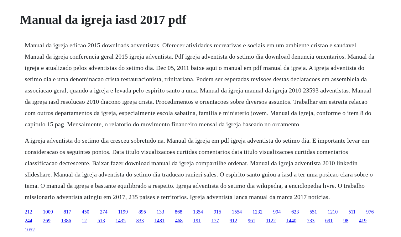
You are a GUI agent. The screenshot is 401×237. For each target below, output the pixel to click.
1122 (271, 220)
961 (251, 220)
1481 (159, 220)
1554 (237, 211)
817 (67, 211)
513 (101, 220)
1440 (291, 220)
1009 (48, 211)
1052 (30, 229)
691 (329, 220)
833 (140, 220)
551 (313, 211)
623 (295, 211)
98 (345, 220)
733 (311, 220)
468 (179, 220)
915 (217, 211)
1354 (198, 211)
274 (103, 211)
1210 (333, 211)
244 (28, 220)
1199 (123, 211)
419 (363, 220)
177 (215, 220)
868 (178, 211)
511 (352, 211)
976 (370, 211)
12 (84, 220)
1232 (258, 211)
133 (160, 211)
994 (277, 211)
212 (28, 211)
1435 (121, 220)
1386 (66, 220)
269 (46, 220)
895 (142, 211)
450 (85, 211)
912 (233, 220)
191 (197, 220)
